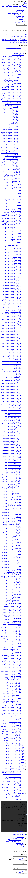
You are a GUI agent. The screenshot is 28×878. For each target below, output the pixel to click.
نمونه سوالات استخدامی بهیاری (13, 173)
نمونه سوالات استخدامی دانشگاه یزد (12, 303)
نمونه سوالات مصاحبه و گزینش (16, 793)
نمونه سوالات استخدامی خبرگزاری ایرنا (11, 222)
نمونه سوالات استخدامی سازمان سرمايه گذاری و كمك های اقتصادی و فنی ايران (11, 380)
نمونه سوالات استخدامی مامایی (13, 653)
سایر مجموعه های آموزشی (17, 53)
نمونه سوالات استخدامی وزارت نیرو (12, 738)
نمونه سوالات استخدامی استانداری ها (11, 87)
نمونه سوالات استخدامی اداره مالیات (11, 84)
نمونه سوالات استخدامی (18, 55)
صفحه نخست (20, 10)
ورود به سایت (24, 860)
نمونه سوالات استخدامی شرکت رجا (12, 521)
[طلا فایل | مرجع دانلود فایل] (19, 22)
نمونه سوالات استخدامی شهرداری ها (12, 622)
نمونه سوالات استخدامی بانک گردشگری (11, 99)
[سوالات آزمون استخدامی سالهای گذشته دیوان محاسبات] (14, 36)
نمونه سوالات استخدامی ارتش (13, 86)
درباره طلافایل (20, 17)
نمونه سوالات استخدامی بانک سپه (9, 127)
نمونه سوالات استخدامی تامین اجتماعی (11, 218)
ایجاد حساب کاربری (22, 873)
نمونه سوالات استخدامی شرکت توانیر (11, 487)
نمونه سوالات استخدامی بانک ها (13, 104)
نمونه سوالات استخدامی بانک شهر (9, 133)
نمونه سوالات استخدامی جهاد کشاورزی (11, 221)
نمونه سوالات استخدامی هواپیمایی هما (11, 705)
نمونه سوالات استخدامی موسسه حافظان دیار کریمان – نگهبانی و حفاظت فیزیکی (11, 679)
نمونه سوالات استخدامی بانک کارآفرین (11, 98)
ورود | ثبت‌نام (24, 3)
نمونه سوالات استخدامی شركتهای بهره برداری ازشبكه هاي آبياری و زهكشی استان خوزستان (11, 420)
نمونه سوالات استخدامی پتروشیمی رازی (11, 199)
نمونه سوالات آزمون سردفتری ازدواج (11, 68)
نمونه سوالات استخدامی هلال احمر (12, 701)
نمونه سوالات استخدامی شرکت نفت (12, 604)
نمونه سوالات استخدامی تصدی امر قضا (11, 219)
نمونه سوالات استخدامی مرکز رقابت (11, 667)
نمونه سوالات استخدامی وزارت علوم (11, 729)
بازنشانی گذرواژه (23, 859)
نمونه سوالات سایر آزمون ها (17, 769)
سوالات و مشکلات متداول (14, 13)
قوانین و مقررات (20, 16)
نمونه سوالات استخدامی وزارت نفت (12, 736)
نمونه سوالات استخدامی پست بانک (12, 212)
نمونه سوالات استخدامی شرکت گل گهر (11, 576)
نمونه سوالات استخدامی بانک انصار (12, 92)
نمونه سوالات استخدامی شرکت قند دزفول (13, 768)
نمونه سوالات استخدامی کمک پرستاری (11, 649)
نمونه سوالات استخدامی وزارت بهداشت (11, 713)
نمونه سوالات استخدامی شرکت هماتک (11, 615)
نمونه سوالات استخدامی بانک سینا (9, 132)
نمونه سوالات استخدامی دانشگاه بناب (11, 227)
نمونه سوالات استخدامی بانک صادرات (11, 93)
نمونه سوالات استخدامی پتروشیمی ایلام (11, 197)
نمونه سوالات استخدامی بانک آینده (9, 108)
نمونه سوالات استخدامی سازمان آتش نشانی (13, 766)
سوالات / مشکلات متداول (17, 11)
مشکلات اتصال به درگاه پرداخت (13, 14)
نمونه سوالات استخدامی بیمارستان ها (11, 175)
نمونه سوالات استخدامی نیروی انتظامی (11, 699)
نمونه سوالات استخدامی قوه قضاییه (12, 647)
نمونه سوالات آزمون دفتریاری (13, 777)
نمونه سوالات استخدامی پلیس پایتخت (11, 214)
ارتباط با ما (21, 19)
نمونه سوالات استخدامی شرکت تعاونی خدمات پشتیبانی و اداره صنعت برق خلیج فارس (11, 481)
